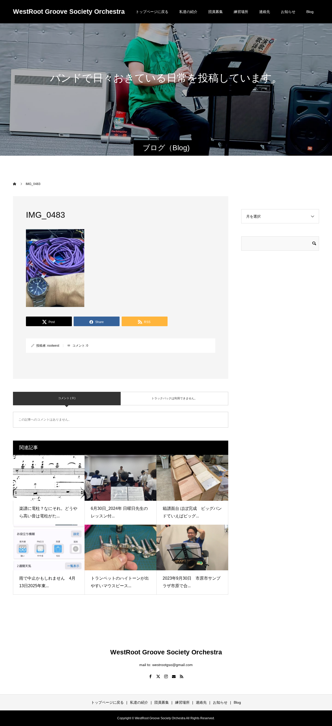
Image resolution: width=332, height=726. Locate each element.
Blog (310, 12)
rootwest (53, 345)
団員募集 (215, 12)
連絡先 (264, 12)
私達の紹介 (188, 12)
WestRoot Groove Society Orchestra (69, 11)
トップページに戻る (152, 12)
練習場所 (241, 12)
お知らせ (288, 12)
